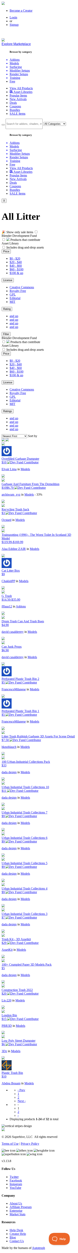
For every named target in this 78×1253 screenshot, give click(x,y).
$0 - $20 (15, 258)
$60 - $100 (16, 269)
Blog (13, 1237)
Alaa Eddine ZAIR (14, 549)
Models (25, 469)
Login (13, 17)
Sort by (32, 436)
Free (12, 81)
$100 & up (16, 273)
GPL (13, 294)
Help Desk (16, 1230)
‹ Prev (21, 1090)
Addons (21, 606)
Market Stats (17, 1214)
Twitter (14, 1177)
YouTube (15, 1187)
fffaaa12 (7, 606)
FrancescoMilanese (14, 689)
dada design (9, 772)
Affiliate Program (21, 1207)
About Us (16, 1203)
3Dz (4, 1051)
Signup (14, 24)
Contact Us (17, 1241)
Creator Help (18, 1233)
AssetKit (7, 949)
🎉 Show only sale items (17, 232)
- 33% (38, 494)
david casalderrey (13, 631)
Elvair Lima (9, 469)
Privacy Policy (30, 1143)
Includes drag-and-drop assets (25, 247)
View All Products (21, 88)
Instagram (16, 1184)
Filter (6, 334)
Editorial (15, 298)
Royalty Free (18, 291)
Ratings (7, 411)
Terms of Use (10, 1143)
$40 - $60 (16, 265)
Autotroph (38, 1248)
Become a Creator (21, 10)
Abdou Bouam (11, 1083)
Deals (13, 102)
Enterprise (16, 1210)
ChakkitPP (8, 581)
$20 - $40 (16, 262)
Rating (7, 308)
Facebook (16, 1180)
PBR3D (7, 1025)
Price (6, 251)
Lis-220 (6, 1000)
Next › (22, 1101)
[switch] (36, 232)
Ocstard (6, 520)
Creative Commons (22, 287)
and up (14, 316)
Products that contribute (25, 239)
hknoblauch (9, 747)
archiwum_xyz (11, 494)
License (7, 280)
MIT (12, 301)
